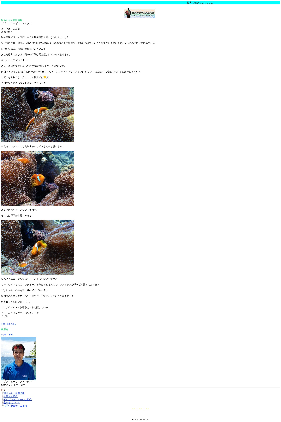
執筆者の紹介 (11, 396)
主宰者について (12, 402)
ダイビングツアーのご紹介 (18, 399)
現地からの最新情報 (14, 393)
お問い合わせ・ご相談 (15, 405)
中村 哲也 (7, 335)
